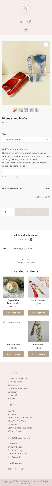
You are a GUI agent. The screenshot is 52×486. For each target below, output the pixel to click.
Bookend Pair (13, 344)
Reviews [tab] (25, 239)
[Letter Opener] (38, 287)
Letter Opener (38, 300)
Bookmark (38, 344)
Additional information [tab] (26, 235)
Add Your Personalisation (15, 149)
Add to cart (31, 212)
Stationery (30, 262)
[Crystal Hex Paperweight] (13, 287)
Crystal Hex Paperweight (13, 301)
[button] (21, 22)
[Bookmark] (38, 331)
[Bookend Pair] (13, 331)
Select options (13, 312)
